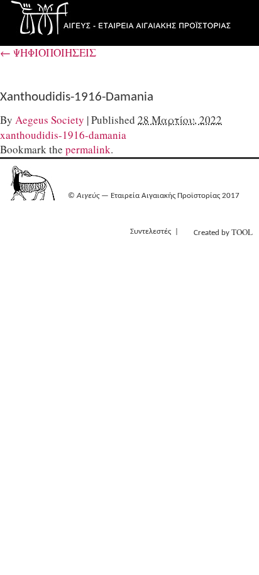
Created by (223, 232)
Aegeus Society (49, 119)
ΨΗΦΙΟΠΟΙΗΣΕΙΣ (48, 52)
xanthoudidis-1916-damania (63, 135)
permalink (88, 149)
